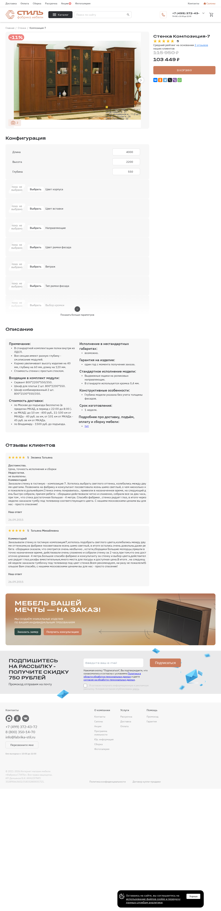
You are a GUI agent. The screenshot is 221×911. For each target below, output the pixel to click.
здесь (136, 688)
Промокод (152, 716)
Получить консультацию (62, 631)
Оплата (25, 3)
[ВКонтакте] (155, 80)
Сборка (37, 3)
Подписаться (165, 663)
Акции (64, 3)
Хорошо (193, 896)
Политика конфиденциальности (107, 781)
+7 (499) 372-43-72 (21, 727)
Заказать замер (27, 631)
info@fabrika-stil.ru (20, 737)
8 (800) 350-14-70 (20, 732)
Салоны (210, 3)
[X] (170, 80)
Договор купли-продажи (147, 781)
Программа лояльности (100, 733)
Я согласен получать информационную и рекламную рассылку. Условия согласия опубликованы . (116, 687)
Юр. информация (103, 739)
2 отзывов (201, 45)
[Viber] (175, 80)
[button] (141, 80)
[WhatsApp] (179, 80)
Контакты (193, 3)
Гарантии (152, 721)
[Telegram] (165, 80)
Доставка (11, 3)
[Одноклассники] (160, 80)
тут (87, 426)
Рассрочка (51, 3)
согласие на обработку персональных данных (109, 679)
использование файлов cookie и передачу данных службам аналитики (153, 900)
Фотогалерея (82, 3)
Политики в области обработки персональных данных (112, 675)
